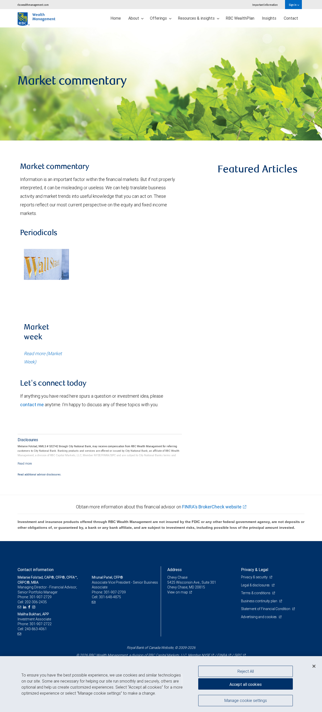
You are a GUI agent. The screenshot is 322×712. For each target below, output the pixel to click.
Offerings (159, 18)
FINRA (222, 655)
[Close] (313, 666)
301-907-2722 (40, 624)
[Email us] (20, 607)
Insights (269, 18)
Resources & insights (197, 18)
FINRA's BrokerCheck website (212, 507)
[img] (161, 84)
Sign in (293, 4)
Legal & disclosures (255, 585)
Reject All (245, 671)
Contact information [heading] (36, 569)
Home (115, 18)
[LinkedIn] (25, 607)
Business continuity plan (259, 601)
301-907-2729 (40, 597)
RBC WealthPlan (240, 18)
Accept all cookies (245, 684)
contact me (32, 404)
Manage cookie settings (245, 700)
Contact (291, 18)
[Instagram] (34, 607)
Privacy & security (254, 577)
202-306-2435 (36, 602)
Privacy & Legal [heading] (254, 569)
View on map (177, 592)
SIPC (238, 655)
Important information (265, 4)
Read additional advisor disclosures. (39, 474)
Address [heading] (174, 569)
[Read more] (25, 463)
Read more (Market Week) (43, 358)
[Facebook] (29, 607)
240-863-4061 (36, 629)
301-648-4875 (110, 597)
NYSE (206, 655)
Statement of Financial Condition (266, 609)
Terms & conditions (256, 593)
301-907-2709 (115, 592)
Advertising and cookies (259, 617)
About (134, 18)
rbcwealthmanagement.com (33, 4)
